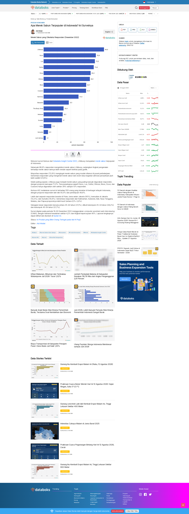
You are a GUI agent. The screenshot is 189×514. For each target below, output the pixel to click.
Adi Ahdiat (39, 31)
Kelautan (76, 502)
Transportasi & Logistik (127, 501)
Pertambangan (111, 502)
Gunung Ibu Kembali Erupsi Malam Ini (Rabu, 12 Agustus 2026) (86, 364)
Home (32, 19)
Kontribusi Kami (97, 8)
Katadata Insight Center (89, 2)
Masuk (154, 8)
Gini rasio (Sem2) (123, 124)
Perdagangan (111, 500)
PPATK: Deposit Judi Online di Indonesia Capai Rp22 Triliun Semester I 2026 (128, 250)
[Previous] (154, 13)
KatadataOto (101, 2)
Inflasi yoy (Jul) (122, 98)
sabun (103, 161)
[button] (149, 2)
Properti (125, 493)
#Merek (85, 232)
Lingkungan (93, 502)
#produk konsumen (74, 232)
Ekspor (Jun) (121, 155)
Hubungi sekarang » (132, 61)
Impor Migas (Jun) (123, 150)
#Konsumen (62, 232)
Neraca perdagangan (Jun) (126, 139)
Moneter (92, 504)
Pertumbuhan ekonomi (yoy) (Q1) (127, 113)
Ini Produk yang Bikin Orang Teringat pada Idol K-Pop (58, 220)
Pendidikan (110, 498)
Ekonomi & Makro (79, 498)
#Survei (44, 237)
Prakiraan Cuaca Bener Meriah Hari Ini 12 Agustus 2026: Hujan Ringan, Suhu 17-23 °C (87, 385)
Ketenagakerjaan (95, 493)
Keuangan (93, 496)
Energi (76, 500)
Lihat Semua (153, 184)
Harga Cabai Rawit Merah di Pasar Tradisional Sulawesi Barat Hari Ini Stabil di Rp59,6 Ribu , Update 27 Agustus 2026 (128, 236)
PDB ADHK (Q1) (122, 134)
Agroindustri (78, 493)
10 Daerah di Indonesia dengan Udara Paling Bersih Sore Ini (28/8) (127, 207)
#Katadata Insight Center (98, 232)
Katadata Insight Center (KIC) (65, 161)
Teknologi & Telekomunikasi (127, 496)
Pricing (74, 8)
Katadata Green (67, 2)
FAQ (106, 8)
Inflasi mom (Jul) (123, 103)
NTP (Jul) (121, 171)
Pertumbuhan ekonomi (124, 108)
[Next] (157, 13)
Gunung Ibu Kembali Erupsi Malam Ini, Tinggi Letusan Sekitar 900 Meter (85, 465)
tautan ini (57, 216)
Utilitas (125, 504)
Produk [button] (65, 8)
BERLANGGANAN (117, 511)
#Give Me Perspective (56, 237)
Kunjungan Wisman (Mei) (125, 166)
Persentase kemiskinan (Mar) (126, 119)
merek (97, 161)
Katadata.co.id (56, 2)
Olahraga (109, 493)
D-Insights (77, 2)
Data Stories (40, 19)
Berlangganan (144, 8)
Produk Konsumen (52, 19)
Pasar (108, 496)
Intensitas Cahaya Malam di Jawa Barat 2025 (79, 423)
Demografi (65, 368)
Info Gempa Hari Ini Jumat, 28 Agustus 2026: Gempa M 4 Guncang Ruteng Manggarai (128, 220)
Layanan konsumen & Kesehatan (97, 499)
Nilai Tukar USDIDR (123, 129)
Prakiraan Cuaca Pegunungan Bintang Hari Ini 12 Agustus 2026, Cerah (87, 446)
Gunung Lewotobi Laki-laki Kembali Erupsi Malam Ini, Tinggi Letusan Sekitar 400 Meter (85, 405)
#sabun (34, 232)
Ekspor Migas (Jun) (123, 145)
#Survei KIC (35, 237)
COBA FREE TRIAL (132, 511)
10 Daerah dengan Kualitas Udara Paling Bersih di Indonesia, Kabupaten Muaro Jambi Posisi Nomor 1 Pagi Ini (128, 193)
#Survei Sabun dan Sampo (48, 232)
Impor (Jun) (121, 160)
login (126, 41)
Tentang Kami (84, 8)
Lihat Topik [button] (55, 8)
